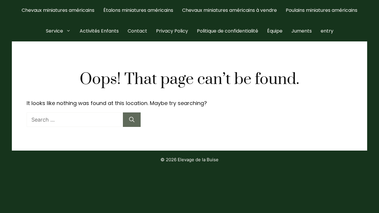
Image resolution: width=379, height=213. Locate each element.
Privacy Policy (172, 31)
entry (327, 31)
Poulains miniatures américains (321, 10)
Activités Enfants (99, 31)
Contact (137, 31)
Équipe (274, 31)
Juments (301, 31)
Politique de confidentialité (227, 31)
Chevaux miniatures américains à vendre (229, 10)
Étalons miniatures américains (138, 10)
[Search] (132, 119)
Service (54, 31)
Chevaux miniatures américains (58, 10)
